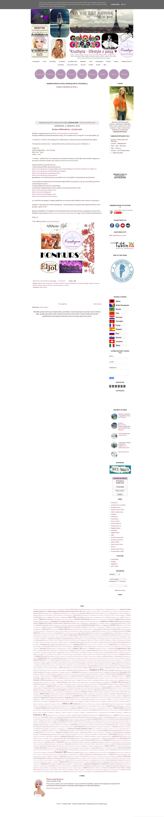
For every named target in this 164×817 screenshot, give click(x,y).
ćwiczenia (51, 635)
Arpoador (93, 615)
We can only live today (83, 758)
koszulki (60, 674)
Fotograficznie (121, 648)
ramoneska (83, 724)
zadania (114, 766)
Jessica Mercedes (88, 664)
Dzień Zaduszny (59, 640)
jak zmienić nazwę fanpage (79, 662)
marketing (77, 688)
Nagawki (125, 695)
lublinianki (36, 684)
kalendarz (128, 664)
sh (53, 732)
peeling (73, 708)
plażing (51, 712)
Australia (56, 617)
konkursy (75, 672)
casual (37, 627)
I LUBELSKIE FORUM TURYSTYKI (74, 656)
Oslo (59, 704)
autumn (63, 617)
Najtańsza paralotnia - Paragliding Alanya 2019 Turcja (124, 415)
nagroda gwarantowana (56, 697)
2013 (67, 609)
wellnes (108, 758)
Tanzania (49, 748)
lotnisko (121, 680)
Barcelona (64, 619)
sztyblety (52, 744)
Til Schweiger (94, 750)
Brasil (78, 625)
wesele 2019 (39, 760)
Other (65, 704)
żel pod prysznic (98, 771)
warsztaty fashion (58, 758)
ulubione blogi (97, 754)
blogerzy (42, 623)
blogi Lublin (58, 623)
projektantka (97, 721)
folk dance (43, 648)
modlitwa (91, 693)
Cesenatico (125, 627)
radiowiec (66, 724)
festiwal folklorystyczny (123, 644)
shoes (102, 732)
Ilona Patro (92, 656)
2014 (73, 609)
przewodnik (99, 723)
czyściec (126, 633)
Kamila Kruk (39, 665)
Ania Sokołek (48, 615)
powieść (38, 719)
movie (85, 695)
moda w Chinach (60, 693)
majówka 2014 (70, 686)
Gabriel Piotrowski (63, 650)
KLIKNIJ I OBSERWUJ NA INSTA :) (67, 87)
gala (84, 650)
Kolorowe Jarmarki (52, 670)
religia (38, 726)
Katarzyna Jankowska (80, 665)
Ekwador (108, 640)
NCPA (102, 697)
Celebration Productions (81, 627)
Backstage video (116, 507)
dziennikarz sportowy (116, 638)
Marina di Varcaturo (62, 688)
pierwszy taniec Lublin (61, 710)
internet (96, 658)
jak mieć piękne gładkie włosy (80, 660)
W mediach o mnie (72, 61)
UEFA (81, 754)
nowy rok (85, 699)
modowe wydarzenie (116, 693)
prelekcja (88, 719)
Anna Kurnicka (67, 615)
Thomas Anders (84, 750)
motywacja (68, 695)
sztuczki (40, 744)
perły (109, 708)
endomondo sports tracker (124, 640)
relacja (129, 724)
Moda (42, 694)
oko (72, 701)
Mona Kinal (38, 695)
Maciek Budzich (103, 684)
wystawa (126, 764)
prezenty (111, 719)
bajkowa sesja (115, 617)
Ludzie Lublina (52, 684)
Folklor (76, 648)
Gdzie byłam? (52, 61)
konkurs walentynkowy (52, 672)
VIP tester (83, 756)
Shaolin (66, 732)
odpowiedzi (36, 701)
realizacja (90, 724)
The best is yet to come (48, 750)
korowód (115, 672)
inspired (49, 658)
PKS (116, 710)
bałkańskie (50, 619)
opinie (40, 704)
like (66, 680)
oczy (127, 699)
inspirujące (57, 658)
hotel (44, 656)
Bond (129, 623)
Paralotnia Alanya (81, 706)
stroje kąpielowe (96, 738)
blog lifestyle (55, 621)
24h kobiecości (89, 609)
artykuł (129, 615)
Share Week (84, 732)
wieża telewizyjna (111, 760)
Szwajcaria (60, 744)
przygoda (106, 723)
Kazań (121, 665)
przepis (82, 723)
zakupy (121, 766)
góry (127, 652)
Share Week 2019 (123, 452)
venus (43, 756)
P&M (112, 535)
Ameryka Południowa (85, 613)
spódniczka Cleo (106, 736)
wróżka (99, 762)
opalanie (104, 701)
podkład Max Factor (92, 712)
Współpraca (83, 61)
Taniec (107, 746)
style (82, 740)
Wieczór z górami (76, 760)
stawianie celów (48, 738)
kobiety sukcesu (126, 667)
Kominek (70, 670)
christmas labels (127, 629)
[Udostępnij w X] (73, 281)
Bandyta (58, 619)
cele (50, 627)
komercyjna (62, 670)
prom (104, 721)
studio (47, 740)
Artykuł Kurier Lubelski (118, 505)
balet (122, 617)
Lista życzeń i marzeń (72, 65)
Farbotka (60, 644)
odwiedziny (44, 701)
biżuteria (111, 619)
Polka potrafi (93, 715)
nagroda (91, 283)
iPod (111, 658)
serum (100, 730)
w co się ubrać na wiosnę (102, 756)
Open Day (110, 701)
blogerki (121, 621)
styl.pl (77, 740)
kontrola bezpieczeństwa (96, 672)
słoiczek (86, 734)
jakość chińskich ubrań (117, 662)
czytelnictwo (36, 635)
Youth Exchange (66, 766)
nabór (119, 695)
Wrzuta (113, 546)
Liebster (122, 678)
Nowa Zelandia (70, 699)
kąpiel (40, 667)
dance (65, 635)
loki (112, 680)
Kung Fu (50, 678)
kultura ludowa (40, 678)
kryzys (37, 676)
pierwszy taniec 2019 (49, 710)
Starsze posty (98, 304)
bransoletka (71, 625)
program (48, 721)
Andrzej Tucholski (124, 613)
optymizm (47, 704)
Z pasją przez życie (78, 766)
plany (127, 710)
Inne (34, 658)
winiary (121, 760)
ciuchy (94, 631)
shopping (108, 732)
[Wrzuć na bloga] (71, 281)
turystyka (111, 752)
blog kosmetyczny (44, 621)
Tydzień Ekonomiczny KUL (49, 754)
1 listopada (36, 609)
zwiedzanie (66, 771)
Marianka (52, 688)
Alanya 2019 (48, 613)
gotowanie (108, 652)
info (112, 656)
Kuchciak (107, 676)
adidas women (52, 611)
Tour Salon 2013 (127, 750)
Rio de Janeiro (79, 726)
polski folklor (45, 717)
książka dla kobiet (64, 676)
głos (59, 652)
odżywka (51, 701)
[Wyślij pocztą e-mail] (69, 281)
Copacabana (58, 633)
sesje (37, 732)
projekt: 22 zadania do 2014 (75, 721)
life (127, 678)
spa (48, 736)
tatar (102, 748)
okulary (87, 701)
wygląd (53, 764)
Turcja (96, 752)
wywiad (51, 766)
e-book (95, 640)
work (87, 762)
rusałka (106, 728)
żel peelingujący (88, 771)
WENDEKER (115, 758)
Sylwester (67, 742)
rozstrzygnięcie (61, 728)
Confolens (50, 633)
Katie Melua (103, 665)
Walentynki (127, 756)
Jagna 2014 (59, 660)
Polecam (50, 285)
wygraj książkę (67, 764)
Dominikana (92, 637)
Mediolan (77, 690)
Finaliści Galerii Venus (117, 509)
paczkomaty (97, 704)
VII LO (76, 756)
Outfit (76, 704)
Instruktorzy (115, 519)
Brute (99, 625)
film (75, 646)
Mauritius (41, 690)
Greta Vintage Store (50, 654)
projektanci (89, 721)
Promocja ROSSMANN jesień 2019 (41, 723)
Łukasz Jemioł (92, 684)
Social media (113, 734)
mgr (106, 690)
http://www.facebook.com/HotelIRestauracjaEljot (49, 171)
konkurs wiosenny (65, 672)
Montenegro (47, 695)
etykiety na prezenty (51, 642)
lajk (97, 678)
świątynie (35, 746)
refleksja (115, 724)
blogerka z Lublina (108, 621)
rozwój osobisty (81, 728)
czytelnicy (44, 635)
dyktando (43, 638)
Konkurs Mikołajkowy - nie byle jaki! (67, 129)
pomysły (59, 717)
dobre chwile (83, 637)
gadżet (72, 650)
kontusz (107, 672)
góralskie (121, 652)
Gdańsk (129, 650)
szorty (124, 742)
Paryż (103, 706)
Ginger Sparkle (52, 652)
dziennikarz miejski (104, 638)
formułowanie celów (101, 648)
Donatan (100, 637)
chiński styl (78, 629)
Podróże (37, 715)
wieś (103, 760)
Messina (84, 690)
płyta (64, 712)
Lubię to (107, 682)
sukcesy (41, 742)
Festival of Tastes (102, 644)
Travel (50, 752)
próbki (55, 723)
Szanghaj (101, 742)
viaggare (49, 756)
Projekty (91, 65)
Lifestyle (36, 680)
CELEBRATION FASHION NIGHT (63, 627)
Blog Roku (75, 621)
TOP (107, 750)
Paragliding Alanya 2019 (45, 706)
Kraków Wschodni (85, 674)
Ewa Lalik (35, 644)
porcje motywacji (69, 717)
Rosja (37, 728)
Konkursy (116, 61)
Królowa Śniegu (110, 674)
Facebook (44, 644)
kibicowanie (63, 667)
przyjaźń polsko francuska (118, 723)
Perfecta (94, 708)
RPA (93, 728)
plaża (34, 712)
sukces (35, 742)
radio (41, 724)
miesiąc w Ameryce (124, 690)
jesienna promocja (71, 664)
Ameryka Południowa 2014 (100, 613)
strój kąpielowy (112, 738)
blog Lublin (65, 621)
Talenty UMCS (115, 542)
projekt (62, 721)
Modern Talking (83, 693)
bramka (64, 625)
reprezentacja (46, 726)
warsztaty (48, 758)
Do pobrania (61, 65)
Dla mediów (62, 61)
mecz (56, 690)
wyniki (112, 764)
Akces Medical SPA (106, 611)
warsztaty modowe (71, 758)
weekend (94, 758)
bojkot (124, 623)
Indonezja (105, 656)
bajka (107, 617)
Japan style (128, 662)
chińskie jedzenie (87, 629)
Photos (116, 708)
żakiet (80, 771)
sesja (105, 730)
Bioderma (94, 619)
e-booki (101, 640)
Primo (42, 721)
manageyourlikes (37, 688)
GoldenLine (114, 516)
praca (63, 719)
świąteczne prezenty (123, 744)
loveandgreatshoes (38, 682)
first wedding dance (116, 646)
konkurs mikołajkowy (71, 283)
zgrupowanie (45, 769)
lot (116, 680)
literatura (96, 680)
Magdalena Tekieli (124, 684)
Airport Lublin (96, 611)
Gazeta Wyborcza (103, 650)
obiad (92, 699)
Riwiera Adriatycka (91, 726)
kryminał (129, 674)
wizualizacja (42, 762)
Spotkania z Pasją (95, 736)
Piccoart (126, 708)
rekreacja (122, 724)
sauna (50, 730)
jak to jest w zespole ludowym (123, 660)
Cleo (109, 631)
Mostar (55, 695)
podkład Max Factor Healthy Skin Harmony (110, 712)
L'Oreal (80, 678)
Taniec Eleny (117, 746)
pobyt (76, 712)
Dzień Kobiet (39, 640)
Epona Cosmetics (40, 642)
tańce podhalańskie (74, 748)
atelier (43, 617)
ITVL (47, 660)
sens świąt (87, 730)
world (93, 762)
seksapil (72, 730)
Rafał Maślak (74, 724)
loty (128, 680)
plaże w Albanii (43, 712)
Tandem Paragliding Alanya (95, 746)
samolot (44, 730)
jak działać (68, 660)
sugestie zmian (116, 740)
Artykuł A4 (114, 503)
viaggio (56, 756)
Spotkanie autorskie (117, 540)
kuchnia (114, 676)
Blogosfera (67, 623)
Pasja (108, 706)
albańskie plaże (65, 613)
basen (71, 619)
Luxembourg (68, 684)
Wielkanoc (85, 760)
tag (54, 746)
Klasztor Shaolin (77, 667)
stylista (99, 740)
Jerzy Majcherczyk (60, 664)
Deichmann (105, 635)
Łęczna (85, 684)
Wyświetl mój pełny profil (54, 788)
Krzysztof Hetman (45, 676)
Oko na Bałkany (79, 701)
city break (87, 631)
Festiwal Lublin (37, 646)
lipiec (79, 680)
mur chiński (92, 695)
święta (49, 746)
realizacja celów (100, 724)
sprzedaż (124, 736)
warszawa (39, 758)
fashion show (87, 644)
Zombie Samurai (114, 769)
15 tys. (54, 609)
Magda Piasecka (114, 684)
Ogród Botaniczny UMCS (63, 701)
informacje (118, 656)
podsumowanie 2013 (52, 715)
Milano (96, 691)
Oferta (91, 61)
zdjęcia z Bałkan (95, 767)
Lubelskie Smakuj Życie (96, 682)
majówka (50, 686)
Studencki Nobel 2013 (38, 740)
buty (121, 625)
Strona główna (36, 61)
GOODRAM (83, 652)
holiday (38, 656)
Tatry (114, 748)
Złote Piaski (62, 769)
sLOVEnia (74, 734)
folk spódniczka (62, 648)
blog (117, 619)
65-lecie (109, 609)
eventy (114, 642)
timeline (102, 750)
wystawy (35, 766)
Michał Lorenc (113, 690)
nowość (78, 699)
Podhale (83, 712)
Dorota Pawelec (108, 637)
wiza (127, 760)
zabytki (108, 766)
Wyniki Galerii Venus (117, 549)
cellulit (108, 627)
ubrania (65, 754)
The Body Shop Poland (72, 750)
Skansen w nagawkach (125, 732)
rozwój (70, 728)
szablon (80, 742)
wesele (129, 758)
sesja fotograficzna (115, 730)
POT (117, 717)
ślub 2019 (83, 744)
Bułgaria (106, 625)
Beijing (87, 619)
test (119, 748)
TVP (34, 754)
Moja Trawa (128, 693)
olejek (93, 701)
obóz (97, 699)
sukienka (47, 742)
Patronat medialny (41, 708)
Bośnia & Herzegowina (42, 625)
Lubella (53, 682)
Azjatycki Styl (80, 617)
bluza (107, 623)
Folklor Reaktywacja (117, 512)
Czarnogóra (107, 633)
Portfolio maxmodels (117, 537)
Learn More (115, 4)
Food (91, 648)
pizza (106, 710)
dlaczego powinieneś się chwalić (64, 637)
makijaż (126, 686)
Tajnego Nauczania (62, 746)
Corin (73, 633)
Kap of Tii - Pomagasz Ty (58, 665)
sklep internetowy (46, 734)
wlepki (55, 762)
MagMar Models (115, 528)
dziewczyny (76, 640)
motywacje (76, 696)
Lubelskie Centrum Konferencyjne (79, 682)
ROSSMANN (45, 728)
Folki (69, 648)
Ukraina (88, 754)
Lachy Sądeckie (89, 678)
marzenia (105, 688)
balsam (35, 619)
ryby (111, 728)
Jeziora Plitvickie (99, 664)
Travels (58, 752)
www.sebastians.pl (52, 221)
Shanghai (58, 732)
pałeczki (113, 704)
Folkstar (85, 648)
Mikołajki (86, 283)
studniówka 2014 (65, 740)
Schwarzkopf (63, 730)
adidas (122, 609)
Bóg (51, 625)
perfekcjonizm (102, 708)
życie (106, 771)
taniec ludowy (40, 748)
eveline (101, 642)
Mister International (105, 691)
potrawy (122, 717)
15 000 (48, 609)
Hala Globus (77, 654)
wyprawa (118, 764)
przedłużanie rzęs (63, 723)
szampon (93, 742)
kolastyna (43, 670)
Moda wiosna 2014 (71, 693)
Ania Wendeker (58, 615)
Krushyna (80, 283)
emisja (114, 640)
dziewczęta (68, 640)
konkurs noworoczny (124, 670)
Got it (123, 4)
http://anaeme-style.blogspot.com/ (44, 194)
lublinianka (125, 682)
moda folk (51, 693)
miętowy (77, 691)
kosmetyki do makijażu (38, 674)
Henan (115, 654)
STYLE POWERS (90, 740)
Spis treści (83, 65)
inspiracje (41, 658)
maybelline (49, 690)
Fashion (77, 644)
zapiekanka (53, 767)
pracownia (70, 719)
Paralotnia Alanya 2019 (93, 706)
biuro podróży (102, 619)
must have (106, 695)
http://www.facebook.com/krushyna (65, 133)
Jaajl (52, 660)
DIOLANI (126, 635)
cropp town (80, 633)
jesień (80, 664)
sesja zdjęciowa (127, 730)
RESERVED (55, 726)
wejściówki (101, 758)
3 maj (97, 609)
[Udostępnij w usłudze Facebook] (75, 281)
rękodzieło (69, 726)
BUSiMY (113, 562)
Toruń (119, 750)
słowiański (93, 734)
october (121, 699)
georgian (44, 652)
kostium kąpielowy (50, 674)
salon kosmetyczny (58, 285)
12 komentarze (62, 281)
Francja (41, 650)
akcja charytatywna (124, 611)
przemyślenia (74, 723)
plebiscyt (58, 712)
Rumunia (99, 728)
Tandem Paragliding (81, 746)
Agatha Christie (86, 611)
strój (104, 738)
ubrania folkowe (74, 754)
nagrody (97, 283)
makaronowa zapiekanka (107, 686)
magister (35, 686)
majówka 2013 (60, 686)
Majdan (43, 686)
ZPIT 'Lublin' (115, 566)
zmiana (82, 769)
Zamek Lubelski (44, 767)
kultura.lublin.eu (116, 523)
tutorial (127, 752)
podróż (126, 712)
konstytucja (84, 672)
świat (113, 744)
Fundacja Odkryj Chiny (51, 650)
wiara (67, 760)
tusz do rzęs (120, 752)
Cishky (80, 631)
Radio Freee (59, 724)
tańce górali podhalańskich (60, 748)
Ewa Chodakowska (123, 642)
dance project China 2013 (77, 635)
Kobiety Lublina (116, 667)
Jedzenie (44, 664)
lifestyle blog (48, 680)
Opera (117, 701)
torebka (113, 750)
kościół (65, 674)
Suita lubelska (125, 740)
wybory (127, 762)
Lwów (79, 684)
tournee (38, 752)
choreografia (97, 629)
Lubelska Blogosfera (63, 682)
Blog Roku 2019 (94, 621)
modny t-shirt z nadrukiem (102, 693)
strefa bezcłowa (85, 738)
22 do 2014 (81, 609)
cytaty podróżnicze (96, 633)
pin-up (71, 710)
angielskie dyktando (38, 615)
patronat (129, 706)
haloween (91, 654)
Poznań (56, 719)
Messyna (90, 690)
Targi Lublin (95, 748)
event (107, 642)
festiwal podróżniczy (48, 646)
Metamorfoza (99, 690)
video (62, 756)
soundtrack (123, 734)
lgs (116, 678)
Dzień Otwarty (48, 640)
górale (115, 652)
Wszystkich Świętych (118, 762)
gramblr (41, 654)
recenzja (108, 724)
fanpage (52, 644)
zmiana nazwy (90, 769)
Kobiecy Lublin (88, 667)
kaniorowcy (47, 665)
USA (130, 754)
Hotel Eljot (56, 283)
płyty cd (45, 285)
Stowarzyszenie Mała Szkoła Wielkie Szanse (67, 738)
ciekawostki (74, 631)
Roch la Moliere (127, 726)
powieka (129, 717)
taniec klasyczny (127, 746)
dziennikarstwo (80, 638)
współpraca (106, 762)
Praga (76, 719)
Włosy (69, 762)
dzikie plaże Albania (86, 640)
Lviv (74, 684)
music (99, 695)
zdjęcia (85, 767)
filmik (81, 646)
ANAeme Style (41, 283)
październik (65, 708)
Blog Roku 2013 (84, 621)
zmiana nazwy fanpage (102, 769)
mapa (45, 688)
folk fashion (53, 648)
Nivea (43, 699)
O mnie (44, 61)
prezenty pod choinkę (123, 719)
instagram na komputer (75, 658)
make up (118, 686)
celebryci (93, 627)
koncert (77, 670)
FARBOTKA (114, 564)
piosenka (85, 710)
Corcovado (67, 633)
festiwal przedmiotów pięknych (64, 646)
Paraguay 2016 (64, 706)
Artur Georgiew (120, 615)
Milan (90, 691)
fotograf (110, 648)
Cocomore (42, 633)
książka (55, 676)
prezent (96, 719)
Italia (35, 660)
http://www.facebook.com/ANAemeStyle (46, 173)
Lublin (114, 682)
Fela (94, 644)
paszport (122, 706)
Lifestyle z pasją (58, 680)
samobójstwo (36, 730)
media (63, 690)
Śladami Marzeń (69, 744)
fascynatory (49, 283)
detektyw (119, 635)
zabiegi (101, 766)
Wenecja (123, 758)
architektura (85, 615)
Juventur (121, 664)
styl (72, 740)
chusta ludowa (50, 631)
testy (125, 748)
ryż (116, 728)
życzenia (113, 771)
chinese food (53, 629)
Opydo (53, 704)
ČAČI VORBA (127, 625)
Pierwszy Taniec (37, 710)
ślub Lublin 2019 (100, 744)
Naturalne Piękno (37, 285)
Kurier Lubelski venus (71, 678)
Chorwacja (107, 629)
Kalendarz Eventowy (127, 61)
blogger (50, 623)
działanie (58, 638)
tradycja (44, 752)
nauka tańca (95, 697)
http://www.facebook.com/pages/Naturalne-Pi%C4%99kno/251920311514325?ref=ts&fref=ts (64, 169)
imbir (99, 656)
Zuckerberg (57, 771)
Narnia (77, 697)
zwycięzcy (73, 771)
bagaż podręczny (99, 617)
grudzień (59, 654)
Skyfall (67, 734)
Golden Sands (74, 652)
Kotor (71, 674)
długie (76, 637)
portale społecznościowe (83, 717)
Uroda (111, 754)
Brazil (85, 625)
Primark (35, 721)
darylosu (97, 635)
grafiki (35, 654)
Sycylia (59, 742)
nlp (62, 699)
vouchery (66, 285)
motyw (61, 695)
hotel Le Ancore (60, 656)
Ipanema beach (104, 658)
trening (76, 752)
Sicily (114, 732)
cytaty (87, 633)
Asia (37, 617)
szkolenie (108, 742)
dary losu (90, 635)
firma (108, 646)
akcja (115, 611)
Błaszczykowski (115, 623)
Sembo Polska (79, 730)
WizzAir (49, 762)
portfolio (95, 717)
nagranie (35, 697)
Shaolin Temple (74, 732)
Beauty (77, 619)
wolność (82, 762)
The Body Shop (61, 750)
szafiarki (87, 742)
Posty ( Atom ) (44, 307)
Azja (70, 617)
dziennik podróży (68, 638)
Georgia (38, 652)
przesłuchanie (89, 723)
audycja (50, 617)
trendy (70, 752)
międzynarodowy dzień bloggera (65, 691)
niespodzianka (117, 697)
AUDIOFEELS (115, 559)
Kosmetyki (123, 672)
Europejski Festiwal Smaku (90, 642)
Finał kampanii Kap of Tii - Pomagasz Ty (94, 646)
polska (116, 715)
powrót (50, 719)
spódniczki (115, 736)
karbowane (70, 665)
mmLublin (114, 530)
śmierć (108, 744)
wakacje (119, 756)
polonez (101, 715)
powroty (44, 719)
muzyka (113, 695)
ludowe (44, 684)
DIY (34, 637)
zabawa (88, 766)
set (49, 732)
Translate (123, 581)
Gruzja (66, 654)
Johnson (107, 664)
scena (56, 730)
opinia (35, 704)
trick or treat (84, 752)
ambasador (74, 613)
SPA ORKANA (55, 736)
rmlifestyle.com (116, 726)
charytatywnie (36, 629)
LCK (112, 678)
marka (71, 688)
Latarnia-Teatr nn (116, 526)
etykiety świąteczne (64, 642)
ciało (57, 631)
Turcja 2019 (103, 752)
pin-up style (78, 710)
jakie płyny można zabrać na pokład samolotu (99, 662)
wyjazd (104, 764)
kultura (128, 676)
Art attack (100, 615)
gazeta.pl (122, 650)
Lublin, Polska (43, 287)
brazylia (92, 625)
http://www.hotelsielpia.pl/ (41, 192)
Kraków (77, 674)
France (35, 650)
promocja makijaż (124, 721)
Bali (128, 617)
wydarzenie (44, 764)
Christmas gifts (116, 629)
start (40, 738)
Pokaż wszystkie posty (87, 122)
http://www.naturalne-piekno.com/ (44, 190)
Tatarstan (108, 748)
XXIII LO (58, 766)
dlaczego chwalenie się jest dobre (46, 637)
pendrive (87, 708)
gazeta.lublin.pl (114, 650)
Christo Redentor (40, 631)
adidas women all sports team (70, 611)
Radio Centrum (49, 724)
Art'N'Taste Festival (110, 615)
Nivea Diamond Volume (53, 699)
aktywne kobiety (38, 613)
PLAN (121, 710)
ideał (86, 656)
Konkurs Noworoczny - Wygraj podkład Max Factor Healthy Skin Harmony (124, 427)
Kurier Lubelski (58, 678)
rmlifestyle (107, 726)
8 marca (115, 609)
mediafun (70, 690)
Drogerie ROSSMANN (120, 637)
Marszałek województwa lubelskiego (91, 688)
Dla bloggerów (99, 61)
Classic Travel (101, 631)
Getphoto (114, 514)
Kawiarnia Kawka (113, 665)
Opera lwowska (125, 701)
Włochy (62, 762)
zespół (104, 767)
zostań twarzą (125, 769)
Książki (87, 676)
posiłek (101, 717)
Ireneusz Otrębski (119, 658)
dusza (129, 637)
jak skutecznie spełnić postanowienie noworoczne (102, 660)
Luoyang (60, 684)
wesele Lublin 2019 (58, 760)
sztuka (46, 744)
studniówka (55, 740)
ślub (78, 744)
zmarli (76, 769)
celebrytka (100, 627)
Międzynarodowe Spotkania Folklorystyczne (43, 691)
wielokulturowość (95, 760)
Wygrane (96, 764)
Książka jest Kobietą (76, 676)
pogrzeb (62, 715)
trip (91, 752)
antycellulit (77, 615)
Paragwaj (72, 706)
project (55, 721)
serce (94, 730)
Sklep (105, 65)
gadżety (79, 650)
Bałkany (41, 619)
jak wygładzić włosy (65, 662)
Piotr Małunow (93, 710)
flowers (129, 646)
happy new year (108, 654)
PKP (112, 710)
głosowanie (66, 652)
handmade (98, 654)
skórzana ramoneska (58, 734)
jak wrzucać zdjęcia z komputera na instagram (47, 662)
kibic (56, 667)
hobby (129, 654)
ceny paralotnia (116, 627)
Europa (79, 642)
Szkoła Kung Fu (116, 742)
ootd (98, 701)
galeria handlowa (92, 650)
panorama (120, 704)
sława (80, 734)
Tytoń (59, 754)
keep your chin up (48, 667)
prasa (82, 719)
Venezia (38, 756)
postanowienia (109, 717)
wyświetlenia (43, 766)
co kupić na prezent (117, 631)
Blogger (105, 804)
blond (102, 623)
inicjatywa (126, 656)
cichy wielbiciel (65, 631)
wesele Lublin (47, 760)
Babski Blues (89, 617)
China (44, 629)
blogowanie (76, 623)
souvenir (42, 736)
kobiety (107, 667)
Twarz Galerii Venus (117, 544)
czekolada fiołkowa (117, 633)
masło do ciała (122, 688)
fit (124, 646)
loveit (46, 682)
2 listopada (60, 609)
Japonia (37, 664)
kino (70, 667)
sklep (37, 734)
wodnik (75, 762)
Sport (86, 736)
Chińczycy (70, 629)
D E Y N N (59, 635)
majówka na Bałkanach (84, 686)
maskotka (113, 688)
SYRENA (74, 742)
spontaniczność (79, 736)
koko (37, 670)
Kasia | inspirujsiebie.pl (42, 281)
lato (108, 678)
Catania (44, 627)
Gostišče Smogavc (98, 652)
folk (37, 648)
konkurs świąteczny (38, 672)
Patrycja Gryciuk (55, 708)
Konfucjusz (84, 670)
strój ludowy (124, 738)
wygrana (87, 764)
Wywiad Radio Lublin (117, 551)
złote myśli (54, 769)
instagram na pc (87, 658)
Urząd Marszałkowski (121, 754)
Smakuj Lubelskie (102, 734)
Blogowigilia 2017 (94, 623)
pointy (68, 715)
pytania (35, 724)
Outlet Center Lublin (86, 704)
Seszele (44, 732)
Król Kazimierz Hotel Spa (98, 674)
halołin (84, 654)
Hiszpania (122, 654)
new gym (108, 697)
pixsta (101, 710)
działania (51, 638)
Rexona (63, 726)
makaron (95, 686)
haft (71, 654)
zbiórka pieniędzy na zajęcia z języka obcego (70, 767)
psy (128, 723)
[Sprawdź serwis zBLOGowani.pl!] (120, 590)
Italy (41, 660)
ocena (115, 699)
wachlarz (112, 756)
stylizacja (106, 740)
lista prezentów (87, 680)
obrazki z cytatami (106, 699)
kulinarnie (121, 676)
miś (122, 691)
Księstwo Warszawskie (96, 676)
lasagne (102, 678)
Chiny (61, 629)
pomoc (53, 717)
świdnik (42, 746)
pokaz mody (76, 715)
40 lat (102, 609)
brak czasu (57, 625)
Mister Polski (115, 691)
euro (72, 642)
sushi (53, 742)
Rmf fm (100, 726)
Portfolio (108, 61)
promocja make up (112, 721)
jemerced (51, 664)
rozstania (52, 728)
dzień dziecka (127, 638)
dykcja (37, 638)
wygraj (59, 764)
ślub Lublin (91, 744)
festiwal (111, 644)
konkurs (62, 283)
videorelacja (69, 756)
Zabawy (95, 766)
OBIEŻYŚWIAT (115, 533)
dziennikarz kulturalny (91, 638)
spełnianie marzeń (66, 736)
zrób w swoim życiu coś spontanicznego (42, 771)
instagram (64, 658)
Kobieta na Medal (98, 667)
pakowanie (105, 704)
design (112, 635)
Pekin (80, 708)
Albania (56, 613)
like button (72, 680)
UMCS (105, 754)
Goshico (90, 652)
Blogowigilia (84, 623)
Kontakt (98, 65)
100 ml (43, 609)
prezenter (104, 719)
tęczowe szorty (37, 750)
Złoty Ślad (69, 769)
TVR (39, 754)
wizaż (34, 762)
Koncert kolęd (115, 521)
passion (115, 706)
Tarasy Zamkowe (85, 748)
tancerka (72, 746)
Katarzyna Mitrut (93, 665)
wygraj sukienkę (78, 764)
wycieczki (35, 764)
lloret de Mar (105, 680)
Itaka (127, 658)
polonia (109, 715)
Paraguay (55, 706)
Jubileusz (114, 664)
